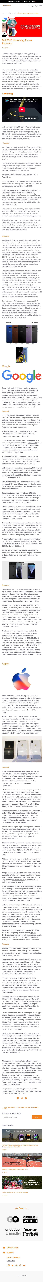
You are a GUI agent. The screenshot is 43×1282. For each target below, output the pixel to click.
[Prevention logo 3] (30, 1229)
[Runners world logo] (30, 1219)
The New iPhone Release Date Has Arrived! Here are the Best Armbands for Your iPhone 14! (20, 1146)
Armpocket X (32, 443)
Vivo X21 (14, 252)
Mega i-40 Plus (21, 166)
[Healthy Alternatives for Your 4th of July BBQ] (22, 1182)
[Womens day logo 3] (13, 1234)
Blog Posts (11, 13)
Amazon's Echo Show (10, 627)
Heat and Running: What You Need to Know (15, 1169)
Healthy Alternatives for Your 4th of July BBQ (15, 1192)
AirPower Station (18, 880)
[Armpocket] (6, 5)
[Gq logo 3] (13, 1219)
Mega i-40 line (10, 447)
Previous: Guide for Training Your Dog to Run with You (21, 1108)
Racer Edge (32, 470)
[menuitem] (29, 5)
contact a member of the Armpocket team (17, 1091)
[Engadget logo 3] (13, 1229)
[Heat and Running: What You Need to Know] (22, 1160)
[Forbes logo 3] (30, 1234)
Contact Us (11, 1261)
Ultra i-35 (22, 475)
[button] (29, 5)
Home (4, 13)
